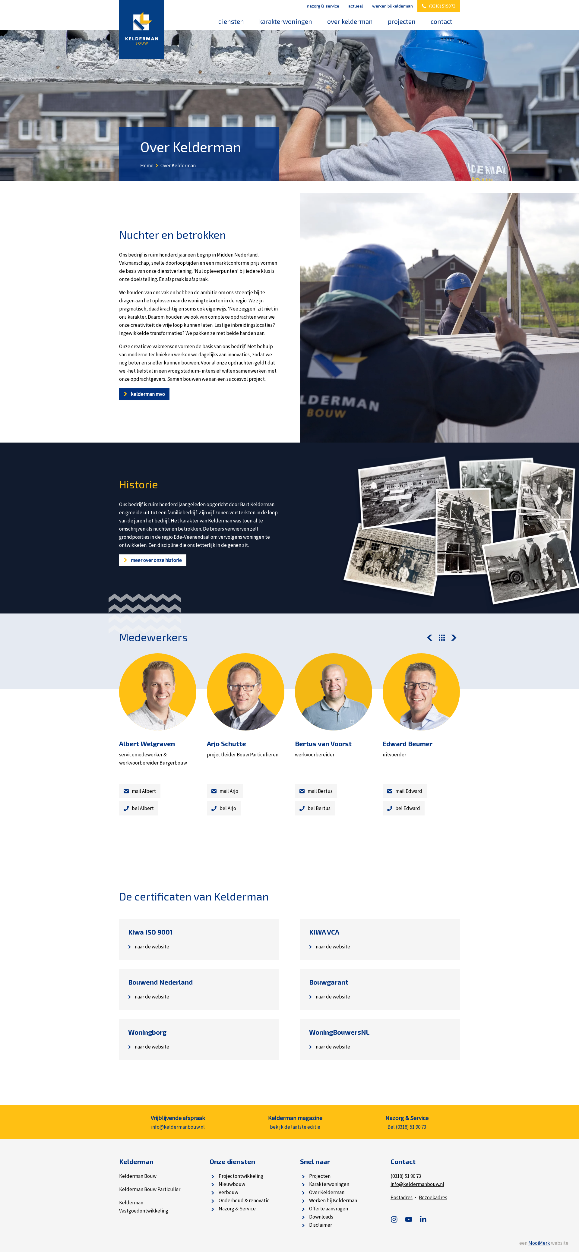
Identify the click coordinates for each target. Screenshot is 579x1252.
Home (146, 165)
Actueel (355, 5)
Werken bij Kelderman (392, 5)
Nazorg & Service (323, 5)
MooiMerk (539, 1243)
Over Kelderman (350, 21)
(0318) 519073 (442, 5)
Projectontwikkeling (241, 1176)
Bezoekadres (433, 1197)
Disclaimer (320, 1225)
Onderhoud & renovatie (244, 1200)
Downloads (321, 1216)
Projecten (402, 21)
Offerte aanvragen (328, 1208)
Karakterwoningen (285, 21)
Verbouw (228, 1192)
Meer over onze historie (156, 560)
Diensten (231, 21)
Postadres (402, 1197)
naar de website (151, 946)
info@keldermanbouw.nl (417, 1184)
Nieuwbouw (232, 1184)
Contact (441, 21)
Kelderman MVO (147, 394)
